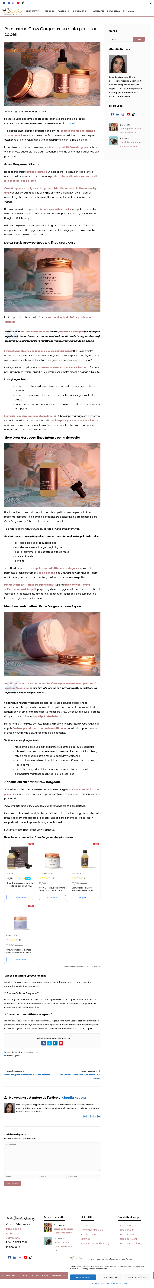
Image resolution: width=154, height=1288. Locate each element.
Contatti (85, 1225)
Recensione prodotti (29, 1052)
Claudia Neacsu (74, 1098)
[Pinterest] (61, 1043)
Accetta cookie (83, 1277)
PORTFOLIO (63, 11)
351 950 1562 (13, 1237)
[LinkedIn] (55, 1043)
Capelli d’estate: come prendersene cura (130, 144)
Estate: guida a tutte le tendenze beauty (130, 130)
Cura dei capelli (13, 1052)
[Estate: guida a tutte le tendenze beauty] (113, 127)
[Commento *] (52, 1170)
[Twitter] (49, 1043)
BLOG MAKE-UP (80, 11)
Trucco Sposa (126, 1234)
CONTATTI (98, 11)
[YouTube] (127, 114)
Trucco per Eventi (128, 1239)
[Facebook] (43, 1043)
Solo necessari (110, 1277)
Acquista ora (20, 897)
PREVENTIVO (113, 11)
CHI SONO (50, 11)
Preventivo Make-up (92, 1230)
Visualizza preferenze (137, 1277)
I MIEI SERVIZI (32, 11)
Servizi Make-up (127, 1225)
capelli (71, 123)
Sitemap (85, 1239)
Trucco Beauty (126, 1230)
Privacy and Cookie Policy (95, 1243)
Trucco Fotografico (129, 1243)
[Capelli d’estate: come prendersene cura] (113, 140)
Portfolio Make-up (91, 1234)
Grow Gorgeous (13, 1055)
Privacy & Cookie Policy (100, 1283)
